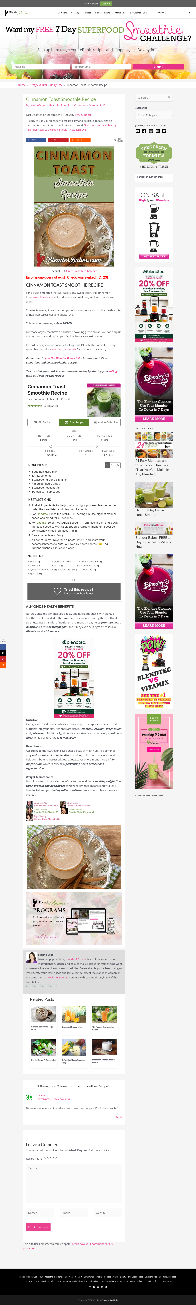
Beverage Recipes (153, 1277)
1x (107, 465)
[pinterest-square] (158, 131)
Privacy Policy (136, 1281)
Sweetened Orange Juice (72, 1027)
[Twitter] (106, 1287)
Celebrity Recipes (41, 1281)
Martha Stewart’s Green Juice (43, 1060)
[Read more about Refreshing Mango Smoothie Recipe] (74, 1047)
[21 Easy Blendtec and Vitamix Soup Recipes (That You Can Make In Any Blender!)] (154, 444)
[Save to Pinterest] (3, 659)
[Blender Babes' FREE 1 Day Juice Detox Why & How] (154, 528)
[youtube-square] (138, 131)
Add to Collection (107, 422)
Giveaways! (89, 1277)
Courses (28, 1281)
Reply (118, 1117)
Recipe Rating (34, 1158)
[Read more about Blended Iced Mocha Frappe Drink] (43, 1014)
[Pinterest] (102, 1287)
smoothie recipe (43, 297)
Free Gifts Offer (151, 1281)
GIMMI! (158, 66)
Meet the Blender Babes (56, 1277)
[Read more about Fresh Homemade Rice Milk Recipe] (104, 1047)
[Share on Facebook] (3, 647)
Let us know (71, 593)
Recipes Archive (111, 1277)
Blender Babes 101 (34, 1277)
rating (113, 371)
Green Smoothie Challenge (81, 270)
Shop (126, 1281)
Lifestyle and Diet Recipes (131, 1277)
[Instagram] (98, 1287)
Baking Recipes (169, 1277)
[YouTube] (90, 1287)
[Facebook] (94, 1287)
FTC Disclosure (166, 1281)
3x (118, 465)
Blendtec (42, 514)
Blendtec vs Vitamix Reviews (75, 1281)
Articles (99, 1277)
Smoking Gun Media (110, 1300)
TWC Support (83, 115)
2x (112, 465)
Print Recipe (76, 422)
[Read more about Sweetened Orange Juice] (74, 1014)
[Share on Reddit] (3, 665)
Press (71, 1277)
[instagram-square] (152, 131)
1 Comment (79, 105)
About (22, 1277)
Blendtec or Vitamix (64, 349)
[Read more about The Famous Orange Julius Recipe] (104, 1014)
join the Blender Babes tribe (64, 358)
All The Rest (56, 1281)
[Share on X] (3, 653)
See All (106, 3)
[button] (68, 12)
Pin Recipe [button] (44, 422)
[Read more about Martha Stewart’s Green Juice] (43, 1047)
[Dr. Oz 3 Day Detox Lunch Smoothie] (154, 494)
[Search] (189, 13)
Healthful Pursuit (76, 959)
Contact (78, 1277)
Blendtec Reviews (114, 1281)
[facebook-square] (145, 131)
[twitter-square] (164, 131)
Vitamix (41, 522)
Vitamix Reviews (97, 1281)
